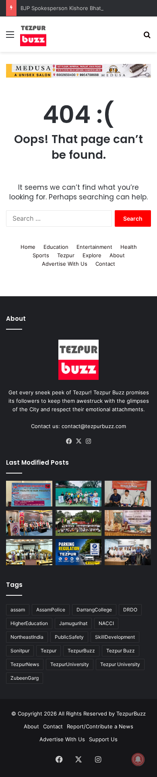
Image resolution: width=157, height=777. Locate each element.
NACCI (106, 623)
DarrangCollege (94, 610)
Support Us (103, 739)
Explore (92, 255)
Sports (41, 255)
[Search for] (147, 37)
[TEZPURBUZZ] (33, 34)
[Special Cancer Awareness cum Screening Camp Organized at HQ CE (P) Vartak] (29, 494)
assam (17, 610)
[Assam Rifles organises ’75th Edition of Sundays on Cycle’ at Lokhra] (79, 523)
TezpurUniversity (69, 664)
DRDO (130, 610)
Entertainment (94, 247)
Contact (105, 263)
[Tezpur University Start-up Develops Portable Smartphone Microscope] (128, 552)
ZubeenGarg (24, 678)
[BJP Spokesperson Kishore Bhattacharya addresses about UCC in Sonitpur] (128, 494)
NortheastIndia (26, 637)
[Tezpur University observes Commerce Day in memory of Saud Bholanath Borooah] (29, 552)
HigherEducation (29, 623)
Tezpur (65, 255)
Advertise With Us (64, 263)
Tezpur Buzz (120, 651)
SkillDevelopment (115, 637)
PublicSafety (69, 637)
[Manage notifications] (138, 759)
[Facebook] (69, 441)
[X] (78, 441)
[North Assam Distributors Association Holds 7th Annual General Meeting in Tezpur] (128, 523)
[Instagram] (88, 441)
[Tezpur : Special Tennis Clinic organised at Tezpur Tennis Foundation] (79, 494)
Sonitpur (19, 651)
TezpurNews (24, 664)
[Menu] (10, 37)
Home (28, 247)
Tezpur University (120, 664)
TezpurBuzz (81, 651)
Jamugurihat (73, 623)
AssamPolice (50, 610)
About (117, 255)
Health (128, 247)
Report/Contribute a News (100, 726)
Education (55, 247)
